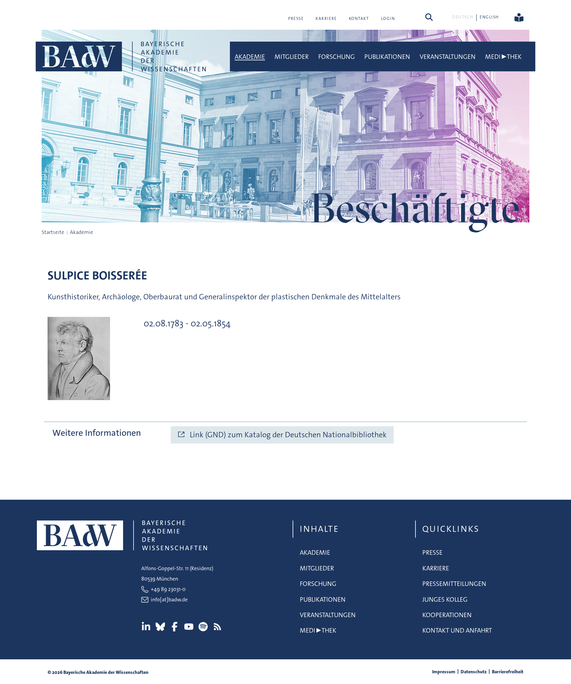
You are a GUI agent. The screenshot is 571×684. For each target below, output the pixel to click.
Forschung (336, 56)
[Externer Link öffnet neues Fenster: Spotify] (203, 626)
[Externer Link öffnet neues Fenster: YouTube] (189, 626)
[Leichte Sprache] (518, 17)
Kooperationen (447, 615)
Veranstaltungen (448, 56)
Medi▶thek (503, 56)
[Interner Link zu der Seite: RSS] (217, 626)
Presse (296, 18)
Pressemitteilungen (454, 583)
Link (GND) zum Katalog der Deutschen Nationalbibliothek (288, 435)
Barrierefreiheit (507, 672)
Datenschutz (474, 672)
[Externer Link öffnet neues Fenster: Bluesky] (160, 626)
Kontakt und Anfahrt (457, 630)
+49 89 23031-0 (168, 589)
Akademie (250, 56)
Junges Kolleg (445, 599)
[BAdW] (121, 56)
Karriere (326, 18)
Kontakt (359, 18)
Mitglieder (291, 56)
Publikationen (387, 56)
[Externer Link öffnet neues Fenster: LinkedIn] (146, 626)
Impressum (443, 672)
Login (388, 18)
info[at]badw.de (169, 599)
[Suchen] (429, 17)
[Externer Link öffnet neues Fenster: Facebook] (174, 626)
